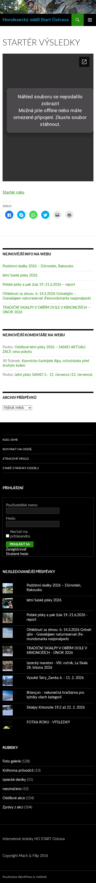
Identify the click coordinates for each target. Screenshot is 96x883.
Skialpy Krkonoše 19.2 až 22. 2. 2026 (56, 707)
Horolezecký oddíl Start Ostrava (36, 20)
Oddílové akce (14, 798)
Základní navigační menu (90, 20)
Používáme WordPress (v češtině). (25, 876)
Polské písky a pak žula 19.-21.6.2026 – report (39, 285)
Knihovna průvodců (18, 770)
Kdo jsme (10, 439)
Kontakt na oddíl (17, 449)
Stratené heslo (17, 554)
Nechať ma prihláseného (20, 534)
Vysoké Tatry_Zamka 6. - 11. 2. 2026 (55, 678)
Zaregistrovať (16, 549)
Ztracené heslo (16, 458)
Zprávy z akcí (13, 807)
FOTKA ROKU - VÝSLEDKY (48, 722)
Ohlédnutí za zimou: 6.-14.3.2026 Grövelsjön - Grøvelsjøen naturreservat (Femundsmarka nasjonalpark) (59, 634)
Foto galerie (12, 761)
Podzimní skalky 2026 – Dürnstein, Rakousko (38, 266)
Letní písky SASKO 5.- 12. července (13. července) (53, 375)
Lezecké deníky (14, 780)
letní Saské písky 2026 (20, 275)
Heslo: (11, 518)
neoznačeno (12, 789)
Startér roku (13, 192)
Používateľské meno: (22, 505)
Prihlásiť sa (20, 544)
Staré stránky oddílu (21, 468)
